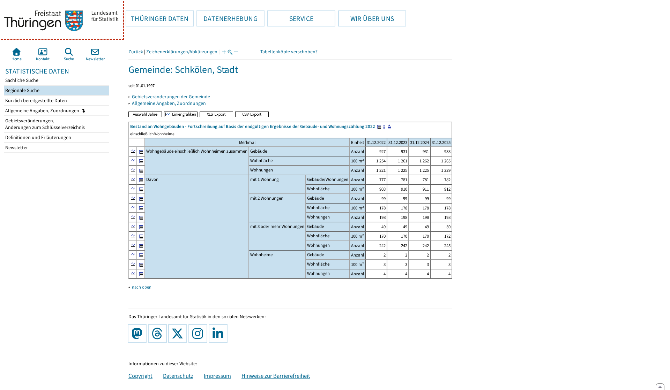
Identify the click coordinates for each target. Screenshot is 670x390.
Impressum (217, 376)
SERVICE (290, 18)
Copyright (140, 376)
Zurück (135, 51)
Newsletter (16, 147)
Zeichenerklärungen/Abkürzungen (181, 51)
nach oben (141, 287)
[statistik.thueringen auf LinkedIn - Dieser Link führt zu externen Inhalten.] (219, 333)
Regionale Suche (21, 90)
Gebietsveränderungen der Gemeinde (171, 96)
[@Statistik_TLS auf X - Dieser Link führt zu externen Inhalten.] (179, 333)
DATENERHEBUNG (227, 18)
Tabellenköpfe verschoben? (289, 51)
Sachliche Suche (21, 80)
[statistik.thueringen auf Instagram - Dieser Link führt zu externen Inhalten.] (199, 333)
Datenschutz (178, 376)
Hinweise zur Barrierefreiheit (275, 376)
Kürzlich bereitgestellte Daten (35, 100)
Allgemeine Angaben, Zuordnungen (42, 110)
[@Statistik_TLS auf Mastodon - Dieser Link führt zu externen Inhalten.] (138, 333)
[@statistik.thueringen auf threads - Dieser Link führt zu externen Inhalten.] (159, 333)
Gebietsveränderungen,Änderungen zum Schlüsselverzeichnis (44, 124)
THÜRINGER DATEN (157, 18)
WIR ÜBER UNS (366, 18)
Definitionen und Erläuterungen (37, 137)
